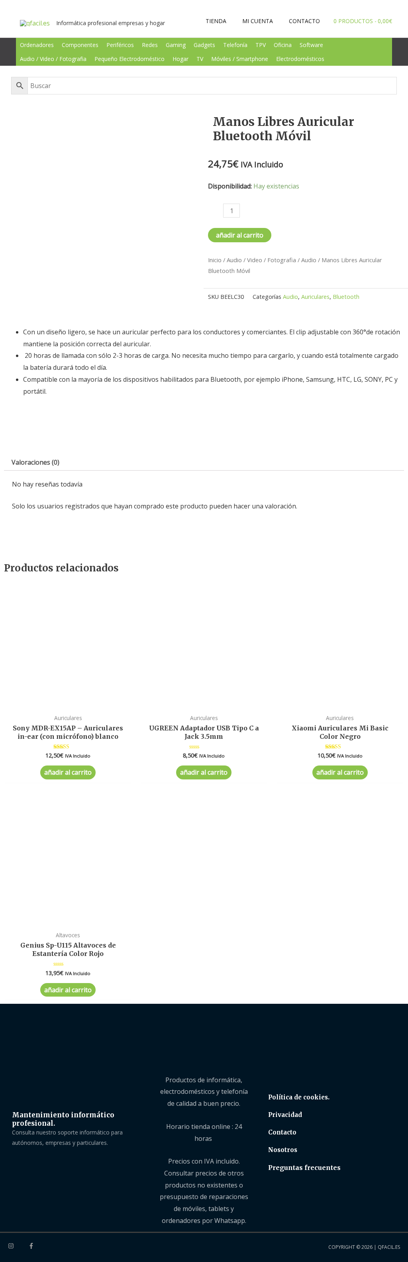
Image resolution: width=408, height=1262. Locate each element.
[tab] (35, 462)
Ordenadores (37, 45)
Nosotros (282, 1150)
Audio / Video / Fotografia (53, 59)
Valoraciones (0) (35, 462)
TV (199, 59)
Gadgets (204, 45)
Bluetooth (346, 296)
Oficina (283, 45)
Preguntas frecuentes (304, 1168)
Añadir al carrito (239, 235)
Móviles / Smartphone (239, 59)
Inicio (215, 260)
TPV (260, 45)
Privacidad (285, 1115)
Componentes (80, 45)
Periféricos (120, 45)
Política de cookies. (299, 1097)
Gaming (176, 45)
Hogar (180, 59)
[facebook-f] (32, 1246)
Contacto (282, 1132)
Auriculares (315, 296)
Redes (150, 45)
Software (311, 45)
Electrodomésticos (300, 59)
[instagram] (17, 1246)
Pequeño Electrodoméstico (129, 59)
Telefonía (235, 45)
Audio (308, 260)
